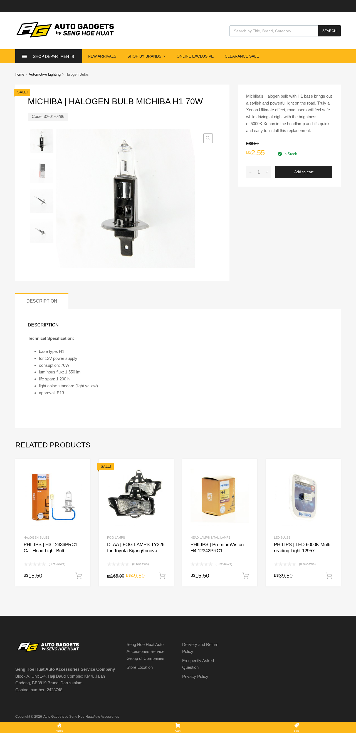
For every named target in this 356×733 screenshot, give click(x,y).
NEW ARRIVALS (102, 56)
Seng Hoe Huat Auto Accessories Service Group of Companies (145, 651)
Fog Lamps (116, 537)
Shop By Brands (144, 56)
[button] (208, 138)
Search (329, 31)
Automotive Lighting (45, 74)
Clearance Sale (242, 56)
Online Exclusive (195, 56)
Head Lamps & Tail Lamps (210, 537)
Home (19, 74)
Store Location (140, 667)
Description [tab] (41, 300)
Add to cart (303, 172)
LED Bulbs (282, 537)
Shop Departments (53, 56)
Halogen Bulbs (36, 537)
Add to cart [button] (78, 576)
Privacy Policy (195, 676)
